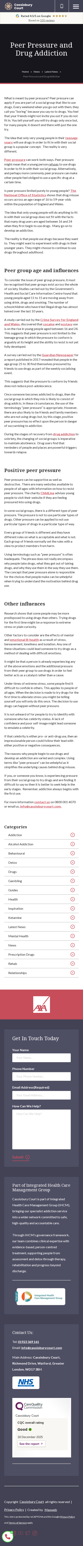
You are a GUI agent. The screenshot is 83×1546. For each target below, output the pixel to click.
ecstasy (67, 324)
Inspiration (15, 908)
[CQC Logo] (29, 1409)
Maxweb (51, 1510)
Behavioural (16, 853)
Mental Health (18, 936)
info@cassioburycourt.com (41, 1348)
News (37, 71)
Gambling (15, 881)
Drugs (12, 872)
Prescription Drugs (21, 954)
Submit (18, 1157)
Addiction (15, 835)
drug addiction (64, 434)
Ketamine (15, 917)
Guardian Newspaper (58, 355)
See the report (29, 1443)
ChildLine (47, 493)
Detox (12, 862)
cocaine (49, 324)
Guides (13, 890)
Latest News (51, 71)
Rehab (12, 963)
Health (13, 899)
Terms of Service (18, 1522)
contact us (42, 802)
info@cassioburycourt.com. (41, 806)
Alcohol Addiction (20, 844)
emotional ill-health (24, 640)
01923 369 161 (28, 1342)
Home (25, 71)
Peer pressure (14, 159)
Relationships (17, 973)
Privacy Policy (14, 1509)
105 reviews (47, 20)
